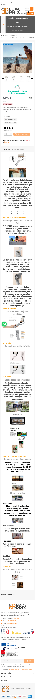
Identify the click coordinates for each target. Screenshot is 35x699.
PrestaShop (4, 694)
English (3, 4)
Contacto (31, 3)
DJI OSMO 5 (7, 116)
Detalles (6, 142)
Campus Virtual (5, 3)
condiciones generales (14, 669)
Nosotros (24, 3)
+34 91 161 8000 (12, 620)
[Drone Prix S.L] (10, 10)
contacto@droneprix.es (11, 623)
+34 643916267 (15, 618)
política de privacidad (27, 669)
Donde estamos (15, 3)
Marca (4, 101)
